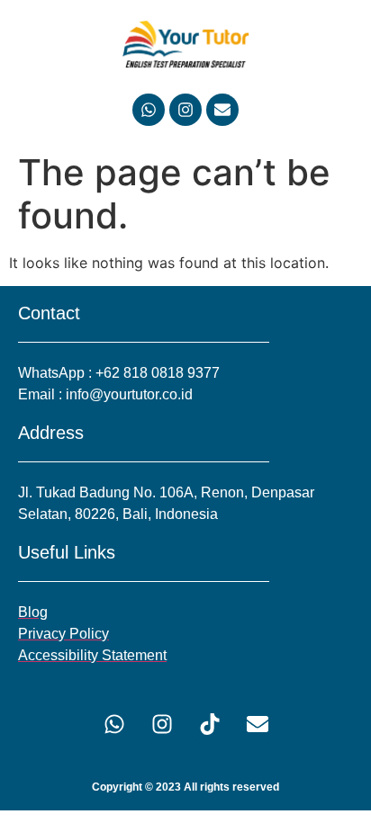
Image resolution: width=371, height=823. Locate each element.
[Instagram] (185, 110)
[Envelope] (222, 110)
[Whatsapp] (148, 110)
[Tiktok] (209, 724)
